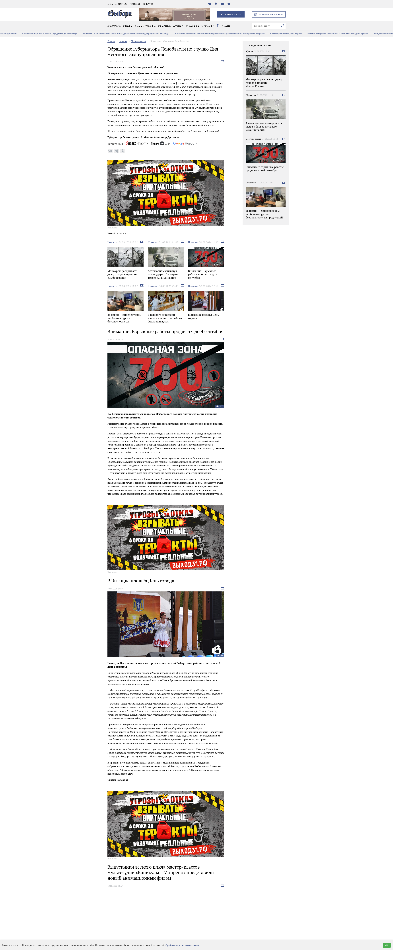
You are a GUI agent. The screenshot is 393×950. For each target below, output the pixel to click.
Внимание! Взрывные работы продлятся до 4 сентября (28, 33)
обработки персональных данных (182, 945)
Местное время (138, 40)
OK (386, 945)
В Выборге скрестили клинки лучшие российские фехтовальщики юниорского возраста (198, 33)
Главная (111, 40)
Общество (251, 95)
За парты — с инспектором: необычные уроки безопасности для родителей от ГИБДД (105, 33)
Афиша (249, 51)
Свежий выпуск (233, 14)
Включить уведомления (271, 14)
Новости (123, 40)
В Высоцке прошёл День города (265, 33)
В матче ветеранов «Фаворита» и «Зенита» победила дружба (316, 33)
